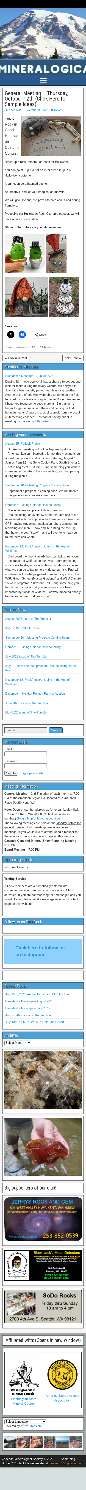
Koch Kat (14, 110)
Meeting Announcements (25, 434)
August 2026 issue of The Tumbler (28, 618)
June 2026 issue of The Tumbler (26, 703)
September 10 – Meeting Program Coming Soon (37, 485)
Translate (35, 1426)
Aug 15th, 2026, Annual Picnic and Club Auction (37, 994)
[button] (10, 1442)
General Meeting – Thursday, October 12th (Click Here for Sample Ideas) (36, 98)
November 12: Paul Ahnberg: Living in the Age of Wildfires (37, 549)
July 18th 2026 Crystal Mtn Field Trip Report (34, 1022)
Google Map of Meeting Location (38, 818)
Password (10, 761)
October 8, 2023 (37, 110)
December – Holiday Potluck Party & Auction (35, 693)
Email (8, 749)
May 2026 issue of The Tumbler (26, 712)
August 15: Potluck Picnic (22, 443)
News (57, 110)
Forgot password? (31, 773)
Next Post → (73, 358)
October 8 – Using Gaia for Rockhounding (33, 505)
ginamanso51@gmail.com (66, 1463)
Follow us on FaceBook (23, 921)
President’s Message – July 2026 (27, 1008)
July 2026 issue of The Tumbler (26, 656)
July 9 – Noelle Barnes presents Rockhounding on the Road (41, 668)
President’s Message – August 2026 (29, 376)
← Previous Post (15, 358)
